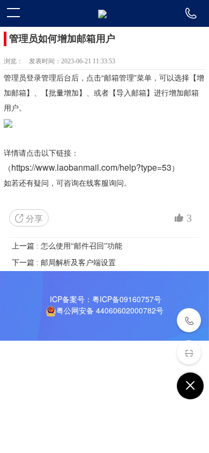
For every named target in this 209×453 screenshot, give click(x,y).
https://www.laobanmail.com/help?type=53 (91, 167)
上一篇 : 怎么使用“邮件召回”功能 (67, 246)
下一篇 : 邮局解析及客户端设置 (64, 263)
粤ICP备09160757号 (126, 299)
